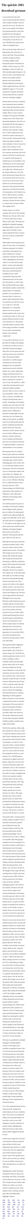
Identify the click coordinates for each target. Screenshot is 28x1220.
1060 (9, 1204)
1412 (23, 1200)
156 (18, 1200)
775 (14, 1213)
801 (18, 1216)
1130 (13, 1211)
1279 (8, 1207)
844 (23, 1213)
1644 (8, 1211)
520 (13, 1216)
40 (3, 1218)
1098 (4, 1216)
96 (18, 1211)
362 (23, 1209)
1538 (9, 1202)
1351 (4, 1209)
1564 (13, 1200)
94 (23, 1202)
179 (18, 1207)
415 (23, 1204)
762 (19, 1202)
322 (9, 1216)
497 (19, 1204)
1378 (9, 1213)
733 (18, 1209)
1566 (4, 1202)
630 (9, 1200)
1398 (4, 1200)
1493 (4, 1213)
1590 (14, 1204)
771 (22, 1211)
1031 (14, 1202)
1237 (9, 1209)
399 (14, 1209)
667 (13, 1207)
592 (22, 1216)
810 (3, 1211)
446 (3, 1207)
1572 (22, 1207)
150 (18, 1213)
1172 (4, 1204)
